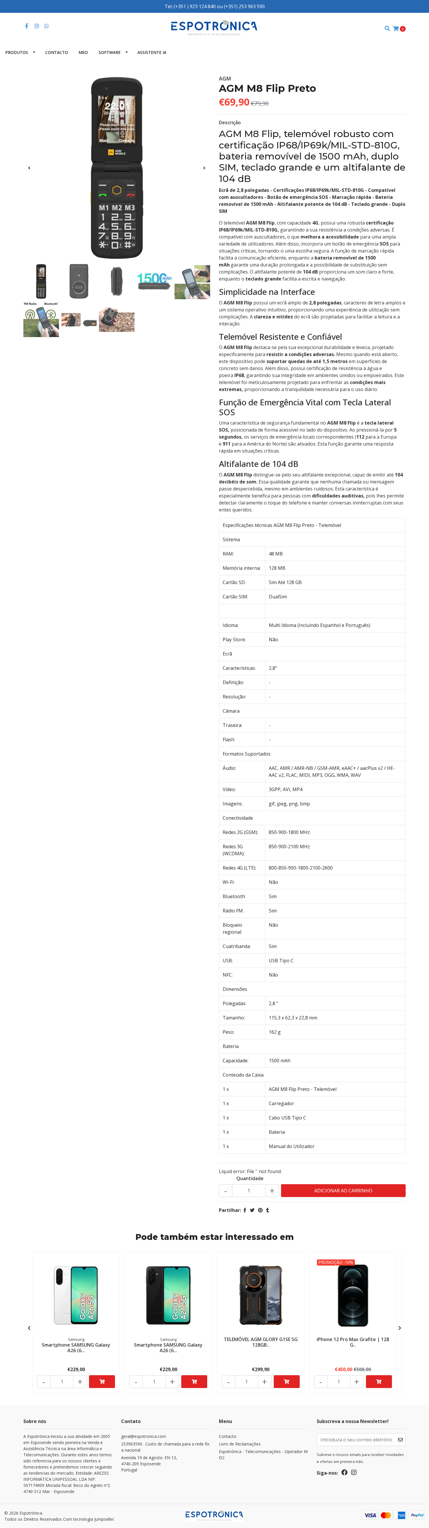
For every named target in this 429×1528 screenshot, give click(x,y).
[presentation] (29, 168)
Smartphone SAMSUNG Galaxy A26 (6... (76, 1348)
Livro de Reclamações (240, 1444)
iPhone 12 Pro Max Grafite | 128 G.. (353, 1342)
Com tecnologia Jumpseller (88, 1519)
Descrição (230, 122)
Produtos (16, 52)
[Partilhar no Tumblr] (267, 1210)
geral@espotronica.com (143, 1436)
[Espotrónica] (214, 28)
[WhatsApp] (46, 26)
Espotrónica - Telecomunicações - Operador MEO (263, 1454)
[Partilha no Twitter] (252, 1210)
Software (110, 52)
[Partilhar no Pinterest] (260, 1210)
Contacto (56, 52)
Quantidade (250, 1178)
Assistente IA (151, 52)
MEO (83, 52)
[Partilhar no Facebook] (244, 1210)
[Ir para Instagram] (37, 26)
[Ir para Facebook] (26, 26)
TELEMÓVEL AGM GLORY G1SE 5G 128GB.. (261, 1342)
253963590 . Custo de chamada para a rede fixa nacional (165, 1447)
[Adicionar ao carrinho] (102, 1381)
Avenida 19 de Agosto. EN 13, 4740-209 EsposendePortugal (149, 1464)
